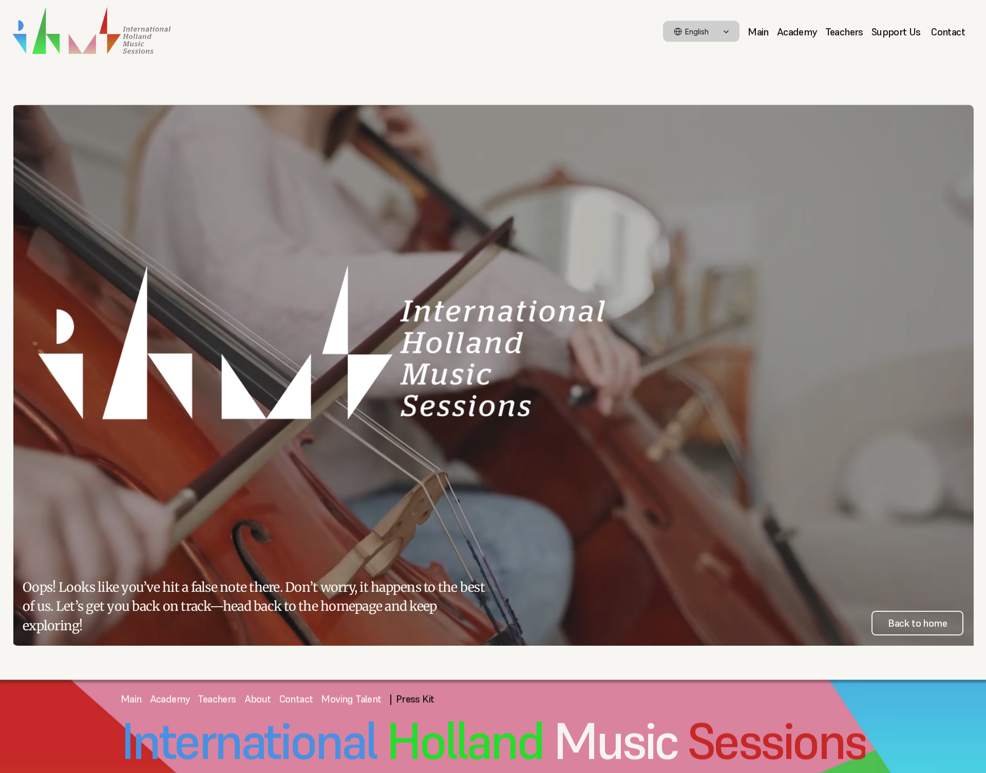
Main (758, 31)
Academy (797, 31)
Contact (948, 31)
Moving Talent (351, 699)
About (257, 699)
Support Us (897, 31)
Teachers (844, 31)
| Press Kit (412, 699)
